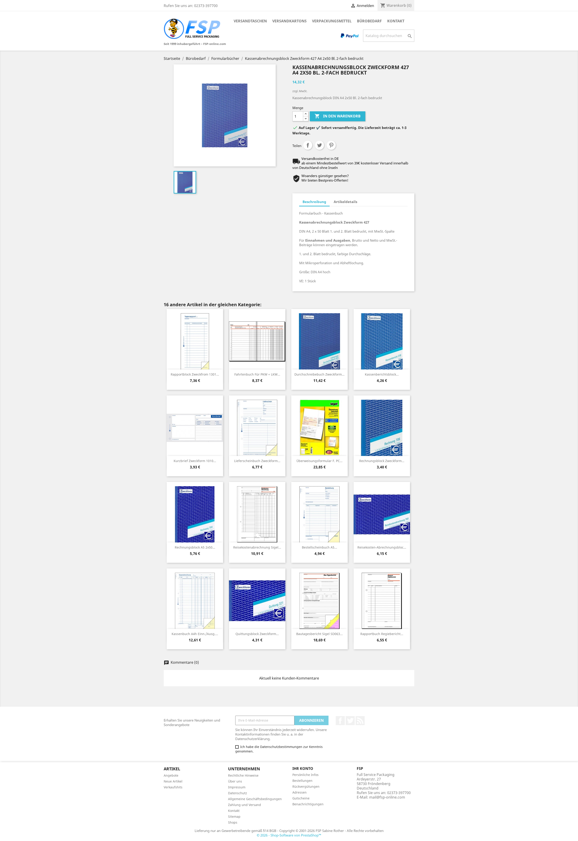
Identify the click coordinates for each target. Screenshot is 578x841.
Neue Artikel (173, 781)
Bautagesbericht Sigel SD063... (319, 634)
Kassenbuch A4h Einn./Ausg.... (195, 634)
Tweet (319, 145)
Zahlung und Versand (244, 805)
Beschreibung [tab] (314, 201)
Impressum (236, 787)
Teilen (307, 145)
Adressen (299, 792)
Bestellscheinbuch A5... (319, 547)
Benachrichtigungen (308, 804)
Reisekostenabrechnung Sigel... (257, 547)
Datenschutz (237, 793)
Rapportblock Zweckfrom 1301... (195, 374)
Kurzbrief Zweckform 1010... (195, 461)
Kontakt (395, 21)
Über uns (235, 781)
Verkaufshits (173, 787)
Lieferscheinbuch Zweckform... (257, 461)
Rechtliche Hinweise (243, 775)
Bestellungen (302, 780)
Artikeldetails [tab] (345, 201)
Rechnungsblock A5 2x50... (195, 547)
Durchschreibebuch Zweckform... (319, 374)
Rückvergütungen (305, 786)
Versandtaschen (250, 21)
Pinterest (331, 145)
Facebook (340, 720)
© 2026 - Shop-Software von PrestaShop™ (289, 835)
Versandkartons (289, 21)
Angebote (171, 775)
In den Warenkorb (338, 116)
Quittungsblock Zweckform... (257, 634)
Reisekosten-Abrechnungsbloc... (381, 547)
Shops (232, 822)
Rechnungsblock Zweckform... (381, 461)
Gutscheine (301, 798)
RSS (360, 720)
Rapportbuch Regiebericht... (381, 634)
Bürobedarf (369, 21)
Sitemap (234, 816)
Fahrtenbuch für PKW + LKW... (257, 374)
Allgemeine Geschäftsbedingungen (255, 799)
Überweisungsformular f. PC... (319, 461)
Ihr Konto (302, 768)
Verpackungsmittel (332, 21)
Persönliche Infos (305, 775)
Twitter (350, 720)
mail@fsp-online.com (387, 797)
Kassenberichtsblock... (382, 374)
